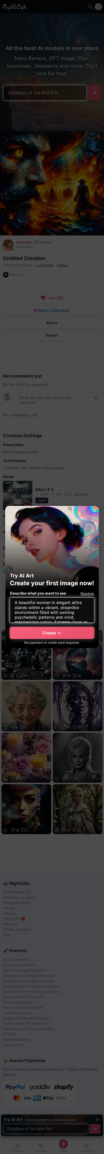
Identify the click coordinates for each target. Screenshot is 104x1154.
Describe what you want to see (38, 593)
